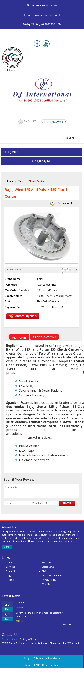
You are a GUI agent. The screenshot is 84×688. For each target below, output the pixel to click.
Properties (11, 571)
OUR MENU (70, 138)
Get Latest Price (47, 284)
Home (9, 181)
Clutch (21, 181)
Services (10, 566)
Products (10, 579)
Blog (8, 575)
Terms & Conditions (52, 575)
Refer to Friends (63, 203)
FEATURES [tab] (19, 337)
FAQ (44, 571)
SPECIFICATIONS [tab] (44, 337)
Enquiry (30, 121)
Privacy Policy (49, 579)
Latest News (48, 566)
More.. (7, 546)
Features (46, 562)
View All (67, 624)
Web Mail (46, 583)
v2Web (56, 658)
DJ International (50, 664)
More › (19, 607)
